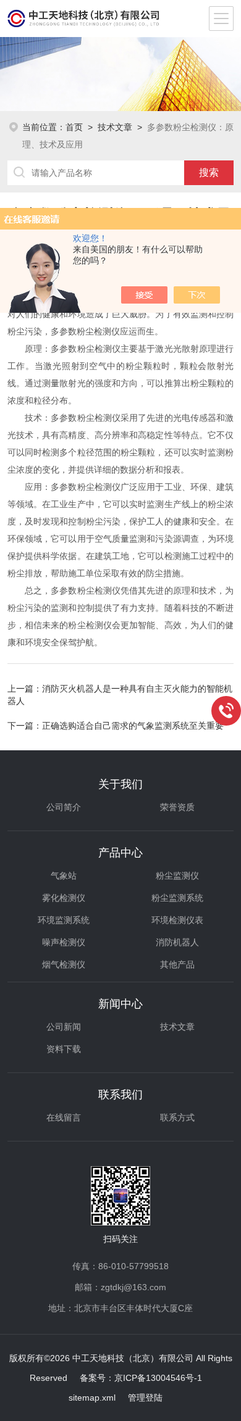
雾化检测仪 (63, 898)
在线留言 (63, 1117)
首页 (74, 127)
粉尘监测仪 (177, 875)
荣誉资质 (177, 807)
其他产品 (177, 964)
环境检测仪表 (177, 920)
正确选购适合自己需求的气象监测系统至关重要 (133, 726)
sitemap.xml (92, 1397)
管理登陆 (145, 1397)
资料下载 (63, 1049)
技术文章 (115, 127)
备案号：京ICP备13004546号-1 (141, 1378)
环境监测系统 (64, 920)
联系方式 (177, 1117)
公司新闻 (63, 1027)
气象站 (64, 875)
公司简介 (63, 807)
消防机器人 (177, 942)
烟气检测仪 (63, 964)
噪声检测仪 (63, 942)
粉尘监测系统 (177, 898)
